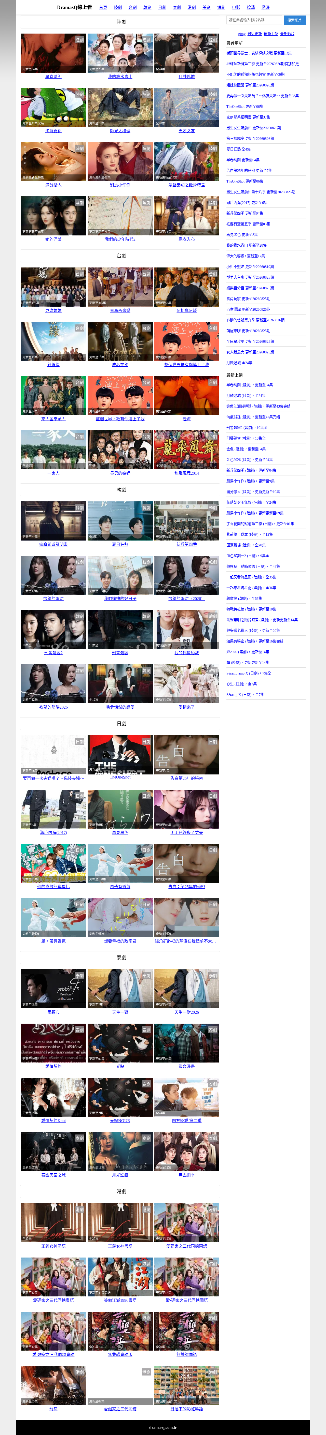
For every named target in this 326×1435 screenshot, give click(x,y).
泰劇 (177, 7)
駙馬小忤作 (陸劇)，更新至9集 (250, 481)
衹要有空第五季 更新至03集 (248, 224)
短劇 (221, 7)
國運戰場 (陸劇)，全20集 (246, 545)
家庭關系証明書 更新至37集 (248, 117)
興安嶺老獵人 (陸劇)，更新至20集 (253, 631)
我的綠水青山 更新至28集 (246, 245)
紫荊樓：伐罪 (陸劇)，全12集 (249, 534)
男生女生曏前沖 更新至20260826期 (253, 128)
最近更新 (255, 34)
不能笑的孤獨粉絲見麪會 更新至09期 (255, 74)
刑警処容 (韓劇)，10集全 (246, 438)
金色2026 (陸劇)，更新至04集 (249, 460)
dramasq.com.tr (163, 1427)
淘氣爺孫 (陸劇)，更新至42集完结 (253, 417)
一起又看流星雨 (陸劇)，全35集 (251, 577)
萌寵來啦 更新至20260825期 (248, 331)
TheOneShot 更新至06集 (244, 106)
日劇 (162, 7)
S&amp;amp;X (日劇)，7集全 (248, 673)
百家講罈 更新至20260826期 (248, 309)
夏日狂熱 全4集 (238, 149)
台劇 (133, 7)
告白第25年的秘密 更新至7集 (249, 171)
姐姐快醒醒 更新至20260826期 (250, 85)
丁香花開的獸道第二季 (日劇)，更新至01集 (260, 524)
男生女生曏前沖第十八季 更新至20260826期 (260, 192)
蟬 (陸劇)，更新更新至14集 (247, 663)
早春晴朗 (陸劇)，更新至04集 (249, 385)
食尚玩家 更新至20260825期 (248, 299)
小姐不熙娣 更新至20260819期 (250, 267)
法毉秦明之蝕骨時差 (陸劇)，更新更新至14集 (262, 620)
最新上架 (271, 34)
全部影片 (287, 34)
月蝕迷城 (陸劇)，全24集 (246, 396)
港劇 (192, 7)
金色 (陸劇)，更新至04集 (246, 449)
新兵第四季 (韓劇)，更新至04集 (251, 470)
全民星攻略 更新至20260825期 (250, 341)
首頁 (103, 7)
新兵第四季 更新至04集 (244, 213)
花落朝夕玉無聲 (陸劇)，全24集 (251, 502)
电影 (236, 7)
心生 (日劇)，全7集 (241, 684)
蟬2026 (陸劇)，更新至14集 (247, 652)
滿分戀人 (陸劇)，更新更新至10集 (253, 492)
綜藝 (251, 7)
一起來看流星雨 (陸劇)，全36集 (251, 588)
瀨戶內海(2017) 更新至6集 (246, 203)
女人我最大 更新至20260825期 (250, 352)
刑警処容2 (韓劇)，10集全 (246, 428)
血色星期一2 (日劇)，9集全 (247, 556)
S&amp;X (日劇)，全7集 (245, 695)
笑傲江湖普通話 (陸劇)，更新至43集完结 (258, 406)
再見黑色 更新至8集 (242, 235)
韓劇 (147, 7)
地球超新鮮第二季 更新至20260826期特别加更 (262, 64)
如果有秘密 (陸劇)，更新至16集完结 (254, 641)
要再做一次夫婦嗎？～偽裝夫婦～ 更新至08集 (262, 96)
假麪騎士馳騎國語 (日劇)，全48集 (253, 566)
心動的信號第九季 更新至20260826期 (255, 320)
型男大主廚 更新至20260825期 (250, 277)
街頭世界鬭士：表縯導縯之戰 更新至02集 (259, 53)
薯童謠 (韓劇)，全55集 (244, 598)
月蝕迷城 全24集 (239, 363)
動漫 (266, 7)
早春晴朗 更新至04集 (243, 160)
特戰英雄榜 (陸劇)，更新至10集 (251, 609)
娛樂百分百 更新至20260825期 (250, 288)
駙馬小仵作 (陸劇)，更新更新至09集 (254, 513)
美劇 (206, 7)
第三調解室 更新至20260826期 (250, 139)
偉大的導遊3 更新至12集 (245, 256)
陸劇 (118, 7)
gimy (242, 34)
